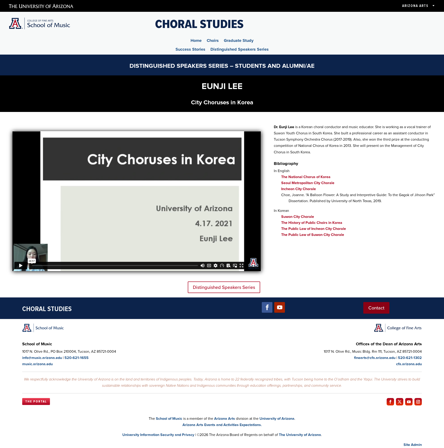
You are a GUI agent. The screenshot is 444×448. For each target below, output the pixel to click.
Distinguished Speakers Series (239, 50)
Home (196, 41)
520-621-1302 (410, 357)
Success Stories (190, 50)
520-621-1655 (77, 357)
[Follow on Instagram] (418, 401)
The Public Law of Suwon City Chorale (312, 234)
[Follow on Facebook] (267, 307)
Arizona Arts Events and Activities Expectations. (222, 425)
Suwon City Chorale (297, 216)
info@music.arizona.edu (42, 357)
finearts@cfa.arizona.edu (374, 357)
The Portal (36, 401)
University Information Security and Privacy (158, 435)
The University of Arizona (300, 435)
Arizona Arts (415, 6)
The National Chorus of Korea (305, 176)
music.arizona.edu (37, 364)
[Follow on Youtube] (279, 307)
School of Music (169, 418)
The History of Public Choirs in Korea (311, 222)
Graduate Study (238, 41)
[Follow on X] (399, 401)
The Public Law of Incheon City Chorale (313, 228)
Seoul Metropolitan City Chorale (307, 182)
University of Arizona (276, 418)
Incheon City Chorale (298, 189)
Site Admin (413, 444)
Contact (376, 307)
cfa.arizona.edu (409, 364)
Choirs (213, 41)
